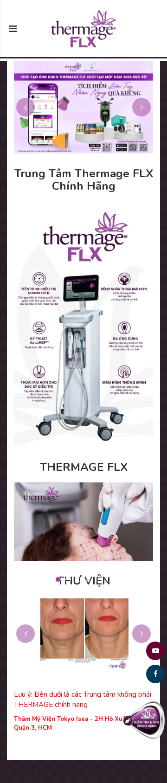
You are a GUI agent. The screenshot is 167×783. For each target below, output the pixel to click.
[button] (25, 107)
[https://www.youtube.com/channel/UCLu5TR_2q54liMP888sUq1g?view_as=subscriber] (155, 651)
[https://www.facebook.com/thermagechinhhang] (155, 674)
